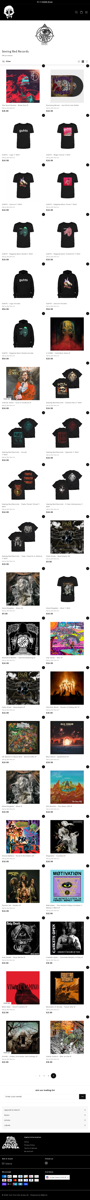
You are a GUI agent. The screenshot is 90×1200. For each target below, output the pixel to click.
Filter (8, 61)
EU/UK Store (47, 2)
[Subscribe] (82, 1096)
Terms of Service (30, 1148)
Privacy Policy (29, 1145)
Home (26, 1142)
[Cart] (81, 12)
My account (28, 1151)
